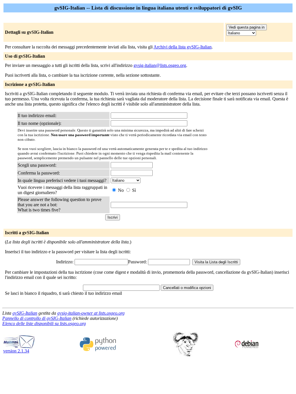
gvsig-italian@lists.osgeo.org (160, 65)
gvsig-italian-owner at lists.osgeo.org (91, 313)
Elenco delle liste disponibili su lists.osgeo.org (44, 323)
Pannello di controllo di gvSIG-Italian (36, 318)
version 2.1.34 (16, 350)
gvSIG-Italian (24, 313)
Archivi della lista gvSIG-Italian (182, 46)
